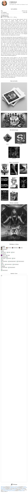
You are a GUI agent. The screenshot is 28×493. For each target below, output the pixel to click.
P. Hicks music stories (21, 261)
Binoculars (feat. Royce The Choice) (9, 489)
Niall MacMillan (15, 247)
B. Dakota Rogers (4, 261)
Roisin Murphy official (12, 261)
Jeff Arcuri (3, 247)
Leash (19, 488)
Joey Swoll (9, 258)
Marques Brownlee (12, 267)
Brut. (3, 264)
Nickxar (21, 247)
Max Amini (9, 247)
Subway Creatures (4, 270)
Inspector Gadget (4, 267)
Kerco (13, 252)
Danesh (3, 255)
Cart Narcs (3, 258)
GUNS (9, 252)
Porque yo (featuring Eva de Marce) (9, 490)
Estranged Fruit (21, 490)
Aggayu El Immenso (14, 487)
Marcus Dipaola (16, 264)
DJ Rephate (4, 252)
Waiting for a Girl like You (15, 486)
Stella (14, 258)
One (23, 489)
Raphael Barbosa (4, 249)
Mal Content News (8, 264)
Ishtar (11, 488)
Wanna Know (3, 486)
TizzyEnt (8, 255)
